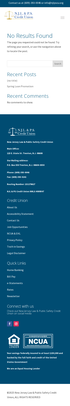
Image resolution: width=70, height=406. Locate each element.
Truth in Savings (16, 246)
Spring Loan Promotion (20, 86)
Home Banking (15, 270)
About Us (12, 207)
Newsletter (13, 296)
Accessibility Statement (20, 213)
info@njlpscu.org (53, 2)
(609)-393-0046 (32, 2)
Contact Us (13, 220)
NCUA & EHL (14, 233)
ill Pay (12, 276)
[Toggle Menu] (62, 18)
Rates (10, 289)
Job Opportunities (17, 227)
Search (57, 63)
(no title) (12, 80)
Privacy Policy (14, 240)
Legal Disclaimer (16, 253)
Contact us (15, 2)
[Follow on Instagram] (16, 323)
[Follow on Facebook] (9, 323)
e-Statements (15, 283)
